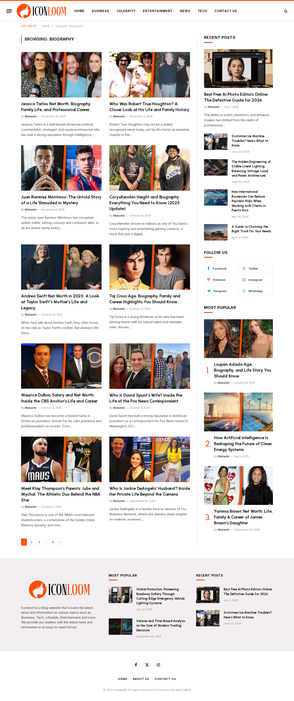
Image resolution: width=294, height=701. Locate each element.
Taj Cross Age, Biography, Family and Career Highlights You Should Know (144, 298)
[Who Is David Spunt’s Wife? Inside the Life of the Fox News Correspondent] (149, 366)
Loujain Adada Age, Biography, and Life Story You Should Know (242, 370)
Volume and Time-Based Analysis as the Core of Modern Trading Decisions (161, 625)
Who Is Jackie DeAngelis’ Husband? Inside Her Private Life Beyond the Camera (149, 491)
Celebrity (126, 11)
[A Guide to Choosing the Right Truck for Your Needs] (216, 232)
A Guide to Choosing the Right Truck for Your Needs (251, 229)
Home (79, 11)
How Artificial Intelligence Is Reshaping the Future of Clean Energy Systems (243, 443)
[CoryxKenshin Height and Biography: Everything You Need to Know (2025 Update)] (149, 168)
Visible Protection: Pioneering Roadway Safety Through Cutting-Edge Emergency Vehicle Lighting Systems (160, 596)
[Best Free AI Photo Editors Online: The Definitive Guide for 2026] (238, 68)
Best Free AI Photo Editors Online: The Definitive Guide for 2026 (236, 97)
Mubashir (31, 116)
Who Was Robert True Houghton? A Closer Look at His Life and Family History (149, 106)
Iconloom (120, 690)
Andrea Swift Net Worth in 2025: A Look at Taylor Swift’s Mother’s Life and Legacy (60, 301)
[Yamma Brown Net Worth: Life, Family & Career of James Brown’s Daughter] (238, 485)
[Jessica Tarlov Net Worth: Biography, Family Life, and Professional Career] (61, 74)
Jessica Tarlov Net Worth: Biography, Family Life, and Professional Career (56, 106)
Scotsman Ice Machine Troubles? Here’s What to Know (250, 140)
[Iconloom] (41, 11)
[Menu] (9, 11)
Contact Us (226, 11)
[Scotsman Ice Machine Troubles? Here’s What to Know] (216, 142)
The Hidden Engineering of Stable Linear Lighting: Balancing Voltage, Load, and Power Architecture (251, 169)
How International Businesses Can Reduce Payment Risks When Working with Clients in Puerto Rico (249, 201)
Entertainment (158, 11)
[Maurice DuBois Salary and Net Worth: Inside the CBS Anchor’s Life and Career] (61, 366)
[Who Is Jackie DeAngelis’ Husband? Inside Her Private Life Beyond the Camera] (149, 459)
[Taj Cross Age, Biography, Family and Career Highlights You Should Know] (149, 267)
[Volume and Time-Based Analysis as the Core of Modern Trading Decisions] (120, 626)
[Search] (285, 11)
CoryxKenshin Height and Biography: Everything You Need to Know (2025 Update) (144, 202)
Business (100, 11)
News (185, 11)
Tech (202, 11)
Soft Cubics (183, 690)
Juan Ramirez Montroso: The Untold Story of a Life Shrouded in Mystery (61, 199)
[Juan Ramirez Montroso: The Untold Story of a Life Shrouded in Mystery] (61, 168)
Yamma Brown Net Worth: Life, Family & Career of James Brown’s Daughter (243, 517)
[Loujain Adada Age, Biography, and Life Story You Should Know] (238, 338)
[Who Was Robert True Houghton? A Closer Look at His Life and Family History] (149, 74)
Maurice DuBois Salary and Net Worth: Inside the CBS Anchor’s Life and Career (59, 397)
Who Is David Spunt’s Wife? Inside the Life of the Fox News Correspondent (145, 398)
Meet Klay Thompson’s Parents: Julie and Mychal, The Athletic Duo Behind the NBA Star (61, 494)
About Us (141, 679)
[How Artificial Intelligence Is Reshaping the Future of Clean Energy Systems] (238, 412)
